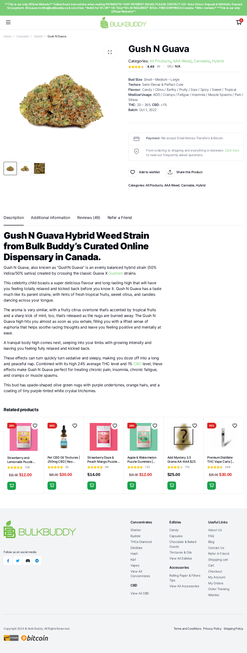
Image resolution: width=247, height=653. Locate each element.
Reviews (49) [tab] (88, 217)
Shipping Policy (233, 628)
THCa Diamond (141, 542)
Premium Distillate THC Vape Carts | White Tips (220, 461)
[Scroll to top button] (239, 631)
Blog (211, 542)
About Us (215, 530)
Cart (211, 565)
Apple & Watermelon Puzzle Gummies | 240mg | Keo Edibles (142, 461)
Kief (133, 559)
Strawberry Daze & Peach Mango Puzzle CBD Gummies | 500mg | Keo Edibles (102, 463)
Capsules (175, 536)
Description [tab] (14, 217)
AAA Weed (182, 61)
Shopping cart (218, 559)
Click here (232, 150)
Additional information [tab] (50, 217)
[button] (110, 52)
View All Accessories (184, 586)
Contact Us (216, 548)
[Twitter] (17, 560)
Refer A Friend (218, 553)
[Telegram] (37, 560)
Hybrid (38, 36)
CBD (138, 363)
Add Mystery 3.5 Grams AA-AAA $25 (181, 459)
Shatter (135, 530)
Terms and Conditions (187, 628)
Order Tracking (218, 589)
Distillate (136, 548)
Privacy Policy (212, 628)
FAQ (211, 536)
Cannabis (22, 36)
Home (7, 36)
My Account (217, 577)
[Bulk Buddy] (123, 22)
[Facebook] (8, 560)
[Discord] (27, 560)
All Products (160, 61)
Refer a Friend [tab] (120, 217)
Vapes (134, 565)
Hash (134, 553)
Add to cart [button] (11, 486)
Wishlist (213, 595)
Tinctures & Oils (180, 552)
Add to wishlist (132, 172)
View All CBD (139, 593)
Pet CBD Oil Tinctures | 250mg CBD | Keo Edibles (64, 461)
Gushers (116, 273)
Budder (135, 536)
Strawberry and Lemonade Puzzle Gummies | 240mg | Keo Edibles (21, 464)
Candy (173, 530)
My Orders (215, 583)
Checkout (215, 571)
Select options (211, 486)
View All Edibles (180, 558)
